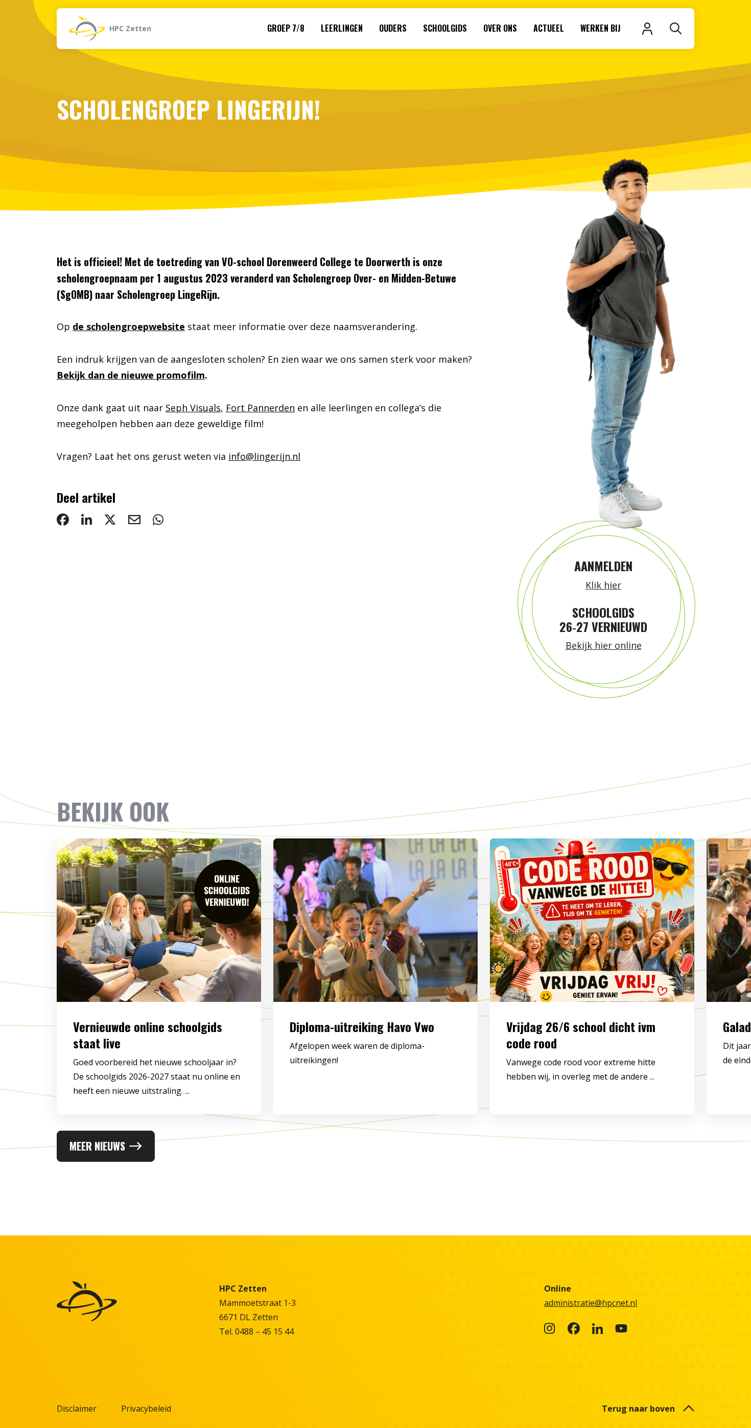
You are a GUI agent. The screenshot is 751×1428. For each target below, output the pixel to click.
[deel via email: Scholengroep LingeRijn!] (134, 519)
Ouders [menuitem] (393, 28)
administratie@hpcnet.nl (590, 1302)
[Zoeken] (676, 28)
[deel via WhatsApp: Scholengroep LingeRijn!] (158, 519)
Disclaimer (77, 1408)
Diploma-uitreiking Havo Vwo (362, 1026)
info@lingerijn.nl (264, 456)
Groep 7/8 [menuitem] (285, 28)
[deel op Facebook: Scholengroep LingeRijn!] (63, 519)
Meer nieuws (97, 1146)
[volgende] (710, 984)
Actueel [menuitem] (548, 28)
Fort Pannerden (260, 408)
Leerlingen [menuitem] (342, 28)
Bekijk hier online (604, 645)
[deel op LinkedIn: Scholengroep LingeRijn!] (86, 519)
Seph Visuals (193, 408)
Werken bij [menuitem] (600, 28)
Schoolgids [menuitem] (445, 28)
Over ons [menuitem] (500, 28)
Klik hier (603, 585)
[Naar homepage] (132, 1301)
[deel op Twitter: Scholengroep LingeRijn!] (110, 519)
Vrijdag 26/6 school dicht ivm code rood (580, 1034)
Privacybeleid (146, 1408)
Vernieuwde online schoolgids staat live (147, 1034)
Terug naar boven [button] (638, 1408)
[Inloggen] (647, 28)
